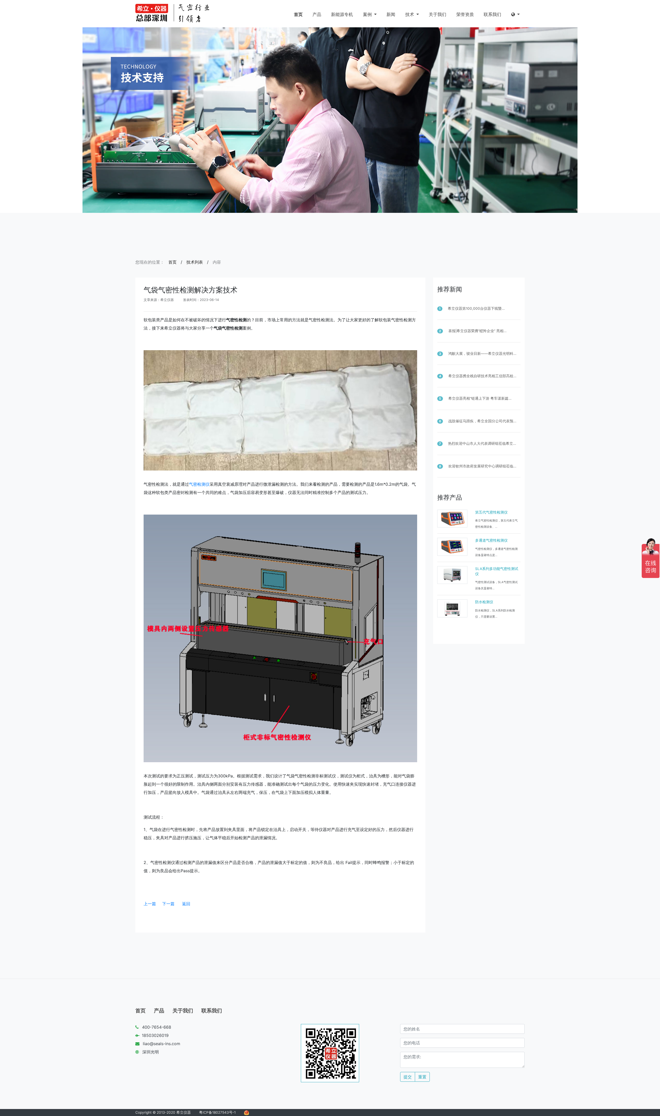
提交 (407, 1076)
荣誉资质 (465, 14)
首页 (298, 14)
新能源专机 (342, 14)
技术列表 (194, 262)
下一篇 (168, 903)
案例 (368, 14)
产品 (316, 14)
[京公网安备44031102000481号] (246, 1112)
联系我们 (492, 14)
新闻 (390, 14)
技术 (410, 14)
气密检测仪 (199, 484)
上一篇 (150, 903)
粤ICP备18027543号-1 (217, 1112)
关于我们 (437, 14)
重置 (422, 1076)
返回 (186, 903)
